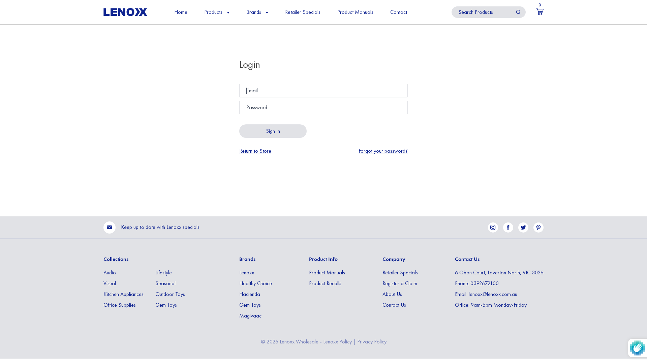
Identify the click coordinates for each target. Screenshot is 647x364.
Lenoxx (246, 272)
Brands (254, 12)
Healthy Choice (255, 283)
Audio (109, 272)
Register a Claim (399, 283)
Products (214, 12)
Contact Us (394, 304)
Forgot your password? (383, 151)
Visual (109, 283)
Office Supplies (119, 304)
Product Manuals (355, 12)
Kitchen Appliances (123, 294)
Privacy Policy (372, 341)
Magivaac (250, 315)
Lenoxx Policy (337, 341)
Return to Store (255, 151)
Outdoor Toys (170, 294)
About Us (392, 294)
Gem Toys (166, 304)
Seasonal (165, 283)
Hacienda (249, 294)
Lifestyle (163, 272)
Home (180, 12)
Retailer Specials (302, 12)
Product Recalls (325, 283)
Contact (398, 12)
